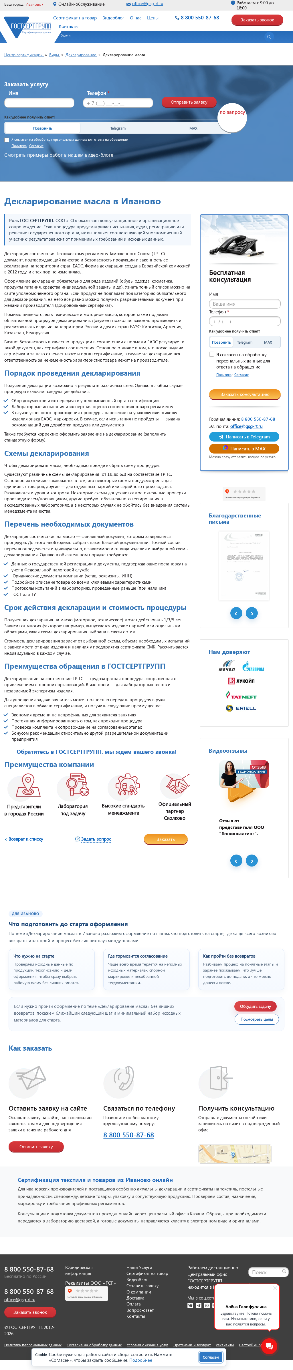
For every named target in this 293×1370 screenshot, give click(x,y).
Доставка (135, 1298)
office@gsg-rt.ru (147, 3)
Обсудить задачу (255, 1006)
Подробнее (140, 1360)
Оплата (133, 1304)
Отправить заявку (189, 102)
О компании (138, 1292)
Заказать (166, 839)
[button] (63, 37)
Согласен (211, 1357)
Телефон (98, 93)
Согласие (36, 146)
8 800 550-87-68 (200, 17)
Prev (236, 613)
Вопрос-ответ (140, 1310)
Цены (153, 18)
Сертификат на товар (75, 18)
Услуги (65, 35)
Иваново (33, 4)
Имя (13, 93)
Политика (19, 146)
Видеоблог (113, 18)
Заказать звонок (257, 20)
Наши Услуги (139, 1267)
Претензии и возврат (192, 1344)
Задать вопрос (96, 839)
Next (252, 613)
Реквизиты (225, 1344)
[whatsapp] (207, 1305)
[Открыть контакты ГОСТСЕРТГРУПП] (235, 1150)
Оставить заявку (36, 1146)
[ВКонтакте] (190, 1305)
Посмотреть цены (257, 1019)
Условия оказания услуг (147, 1344)
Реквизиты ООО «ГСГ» (90, 1283)
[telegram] (198, 1305)
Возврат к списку (26, 839)
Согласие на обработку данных (94, 1344)
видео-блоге (99, 155)
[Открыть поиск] (269, 37)
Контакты (68, 26)
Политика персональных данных (33, 1344)
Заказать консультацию (245, 394)
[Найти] (284, 1271)
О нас (135, 18)
